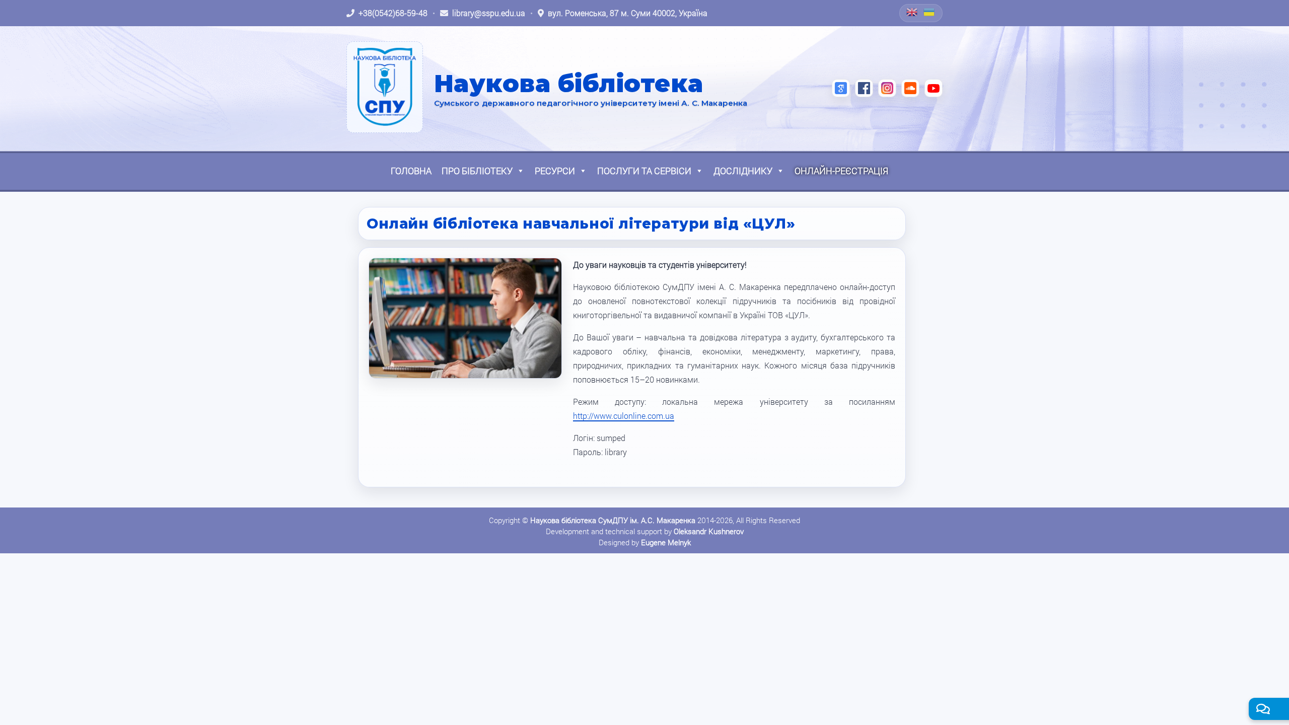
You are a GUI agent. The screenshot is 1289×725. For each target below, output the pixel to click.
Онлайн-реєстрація (841, 171)
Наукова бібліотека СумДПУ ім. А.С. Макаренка (612, 520)
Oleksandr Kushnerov (709, 531)
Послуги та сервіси (644, 171)
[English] (912, 12)
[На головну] (384, 87)
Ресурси (555, 171)
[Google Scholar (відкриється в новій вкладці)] (841, 88)
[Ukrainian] (929, 12)
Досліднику (742, 171)
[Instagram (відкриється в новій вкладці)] (887, 88)
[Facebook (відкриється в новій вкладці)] (864, 88)
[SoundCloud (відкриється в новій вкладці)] (910, 88)
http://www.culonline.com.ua (623, 415)
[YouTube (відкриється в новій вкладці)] (933, 88)
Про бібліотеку (477, 171)
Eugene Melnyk (666, 542)
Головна (411, 171)
